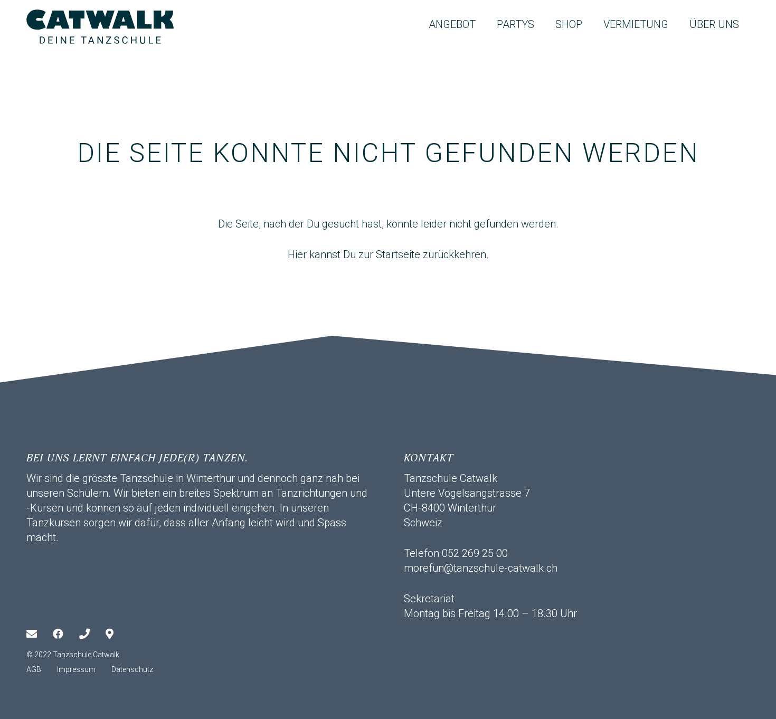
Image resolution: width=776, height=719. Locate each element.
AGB (33, 669)
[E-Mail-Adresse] (39, 634)
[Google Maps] (119, 634)
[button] (485, 24)
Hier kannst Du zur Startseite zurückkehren (387, 254)
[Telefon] (92, 634)
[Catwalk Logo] (100, 27)
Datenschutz (132, 669)
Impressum (76, 669)
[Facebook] (66, 634)
